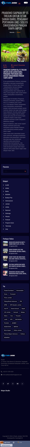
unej (6, 229)
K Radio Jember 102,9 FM (20, 436)
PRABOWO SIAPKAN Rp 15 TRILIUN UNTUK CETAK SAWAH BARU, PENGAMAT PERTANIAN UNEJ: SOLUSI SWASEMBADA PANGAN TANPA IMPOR (14, 73)
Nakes (6, 316)
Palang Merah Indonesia (10, 301)
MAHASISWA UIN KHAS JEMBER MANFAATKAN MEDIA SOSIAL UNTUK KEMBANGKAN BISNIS (17, 273)
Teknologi (8, 226)
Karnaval (15, 312)
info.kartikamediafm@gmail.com (12, 374)
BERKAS (16, 326)
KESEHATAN (7, 326)
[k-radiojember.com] (9, 3)
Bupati (23, 308)
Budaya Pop (8, 197)
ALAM (7, 185)
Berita (7, 191)
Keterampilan (19, 290)
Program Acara (9, 223)
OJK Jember (7, 312)
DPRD (5, 305)
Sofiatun (22, 334)
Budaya (23, 312)
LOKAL (7, 207)
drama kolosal (15, 308)
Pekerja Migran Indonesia (11, 334)
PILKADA (6, 323)
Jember (7, 204)
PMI (21, 301)
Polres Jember (8, 297)
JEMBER (14, 323)
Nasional (7, 210)
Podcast (7, 219)
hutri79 (6, 308)
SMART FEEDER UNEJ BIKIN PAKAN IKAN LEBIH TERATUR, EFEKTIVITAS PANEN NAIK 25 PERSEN (17, 258)
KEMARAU (7, 337)
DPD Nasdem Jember (15, 305)
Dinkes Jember (18, 330)
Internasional (9, 201)
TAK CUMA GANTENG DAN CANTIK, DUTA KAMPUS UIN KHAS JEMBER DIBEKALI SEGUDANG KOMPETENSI (17, 266)
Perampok (13, 294)
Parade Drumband (9, 290)
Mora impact (7, 330)
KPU (11, 319)
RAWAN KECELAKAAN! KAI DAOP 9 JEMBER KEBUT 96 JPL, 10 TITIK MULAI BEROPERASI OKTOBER (17, 244)
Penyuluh (18, 316)
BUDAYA (7, 194)
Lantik (5, 319)
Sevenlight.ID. (19, 438)
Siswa (5, 294)
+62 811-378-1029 (8, 371)
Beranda (12, 32)
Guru (11, 316)
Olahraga (8, 213)
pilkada (7, 216)
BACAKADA (18, 319)
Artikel (7, 188)
